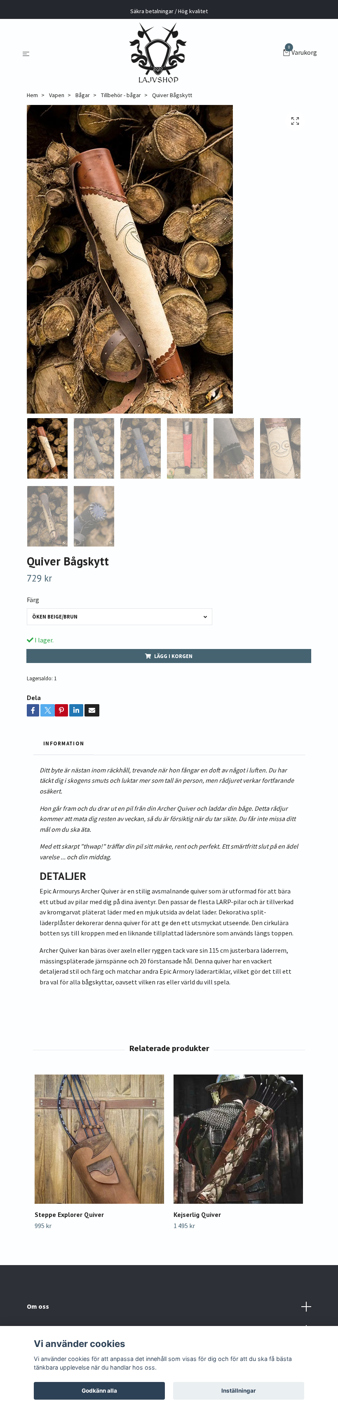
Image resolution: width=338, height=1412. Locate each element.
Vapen (56, 95)
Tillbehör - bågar (121, 95)
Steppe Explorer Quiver (69, 1214)
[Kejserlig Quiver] (238, 1139)
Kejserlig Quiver (197, 1214)
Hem (32, 95)
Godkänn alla (99, 1390)
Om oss (38, 1306)
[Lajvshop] (158, 53)
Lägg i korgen (173, 656)
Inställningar (238, 1390)
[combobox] (119, 616)
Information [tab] (63, 743)
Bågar (82, 95)
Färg (33, 600)
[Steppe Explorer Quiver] (99, 1139)
